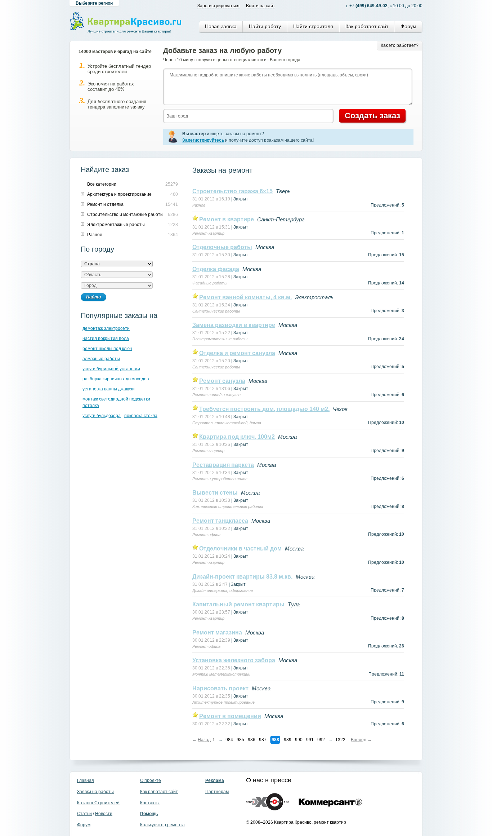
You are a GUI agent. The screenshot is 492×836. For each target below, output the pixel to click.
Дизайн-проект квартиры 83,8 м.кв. (242, 577)
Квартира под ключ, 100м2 (237, 437)
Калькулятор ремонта (162, 824)
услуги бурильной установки (111, 368)
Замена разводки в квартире (233, 325)
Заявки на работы (95, 791)
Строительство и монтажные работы (125, 214)
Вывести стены (215, 493)
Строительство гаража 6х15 (232, 191)
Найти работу (265, 26)
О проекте (150, 780)
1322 (340, 739)
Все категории (101, 184)
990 (299, 739)
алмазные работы (101, 358)
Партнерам (217, 791)
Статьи (84, 813)
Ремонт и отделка (105, 204)
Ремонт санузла (222, 381)
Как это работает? (400, 45)
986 (251, 739)
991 (310, 739)
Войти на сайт (260, 5)
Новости (103, 813)
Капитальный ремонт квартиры (238, 604)
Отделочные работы (222, 247)
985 (240, 739)
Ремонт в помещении (230, 716)
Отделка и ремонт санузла (237, 353)
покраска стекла (140, 415)
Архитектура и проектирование (119, 194)
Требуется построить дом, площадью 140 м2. (264, 409)
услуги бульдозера (101, 415)
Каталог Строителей (98, 802)
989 (287, 739)
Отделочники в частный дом (240, 548)
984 (229, 739)
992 (321, 739)
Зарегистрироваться (218, 5)
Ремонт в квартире (226, 219)
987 (263, 739)
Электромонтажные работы (116, 224)
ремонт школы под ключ (107, 348)
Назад (204, 739)
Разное (94, 234)
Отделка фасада (215, 269)
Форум (408, 26)
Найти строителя (313, 26)
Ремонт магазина (217, 632)
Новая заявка (221, 26)
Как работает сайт (366, 26)
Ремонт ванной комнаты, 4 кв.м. (245, 297)
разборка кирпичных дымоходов (115, 378)
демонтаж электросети (106, 328)
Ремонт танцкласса (220, 521)
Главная (85, 780)
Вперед (358, 739)
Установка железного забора (233, 660)
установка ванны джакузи (108, 389)
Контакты (150, 802)
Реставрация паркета (223, 465)
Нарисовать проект (220, 688)
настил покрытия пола (105, 338)
